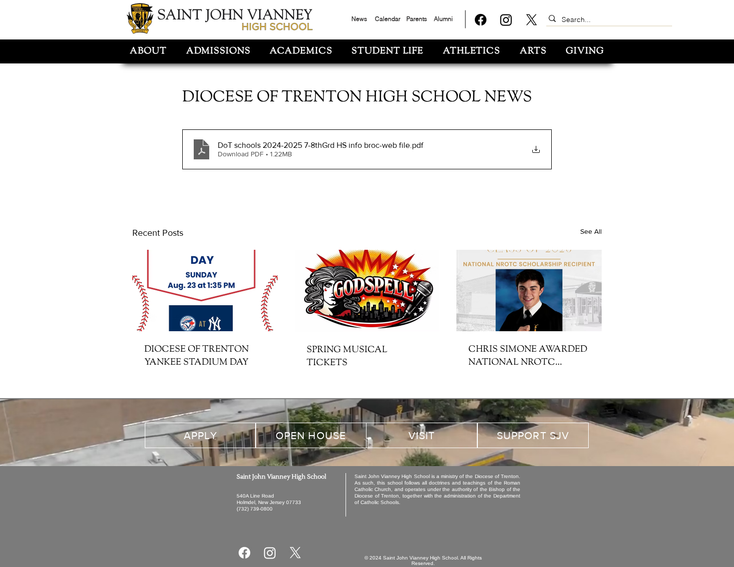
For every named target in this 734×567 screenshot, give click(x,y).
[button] (148, 51)
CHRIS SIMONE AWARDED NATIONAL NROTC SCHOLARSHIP (527, 356)
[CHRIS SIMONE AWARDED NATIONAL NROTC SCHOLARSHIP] (529, 290)
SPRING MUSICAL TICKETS (347, 357)
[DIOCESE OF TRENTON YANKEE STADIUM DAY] (205, 290)
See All (591, 231)
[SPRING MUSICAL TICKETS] (367, 291)
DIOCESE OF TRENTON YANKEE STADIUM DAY (196, 356)
